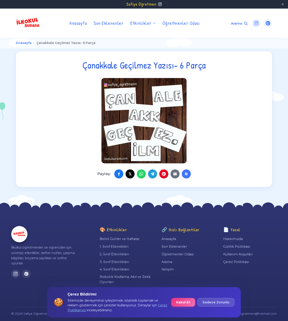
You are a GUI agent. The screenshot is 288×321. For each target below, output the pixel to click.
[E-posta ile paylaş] (175, 173)
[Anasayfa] (19, 234)
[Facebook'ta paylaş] (118, 173)
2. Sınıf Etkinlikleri (114, 254)
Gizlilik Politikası (236, 247)
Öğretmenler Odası (181, 23)
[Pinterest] (268, 23)
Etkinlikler (141, 23)
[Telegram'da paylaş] (152, 173)
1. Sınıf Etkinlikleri (114, 247)
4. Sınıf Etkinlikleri (114, 269)
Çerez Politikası (236, 262)
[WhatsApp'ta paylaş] (141, 173)
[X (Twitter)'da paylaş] (130, 173)
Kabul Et (183, 302)
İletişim (168, 269)
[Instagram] (256, 23)
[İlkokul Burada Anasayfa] (28, 23)
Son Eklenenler (109, 23)
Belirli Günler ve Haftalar (120, 239)
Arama (167, 262)
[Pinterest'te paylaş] (163, 173)
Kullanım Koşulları (238, 254)
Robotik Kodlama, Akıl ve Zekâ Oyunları (125, 279)
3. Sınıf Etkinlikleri (114, 262)
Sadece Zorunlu (215, 302)
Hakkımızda (233, 239)
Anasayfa (78, 23)
